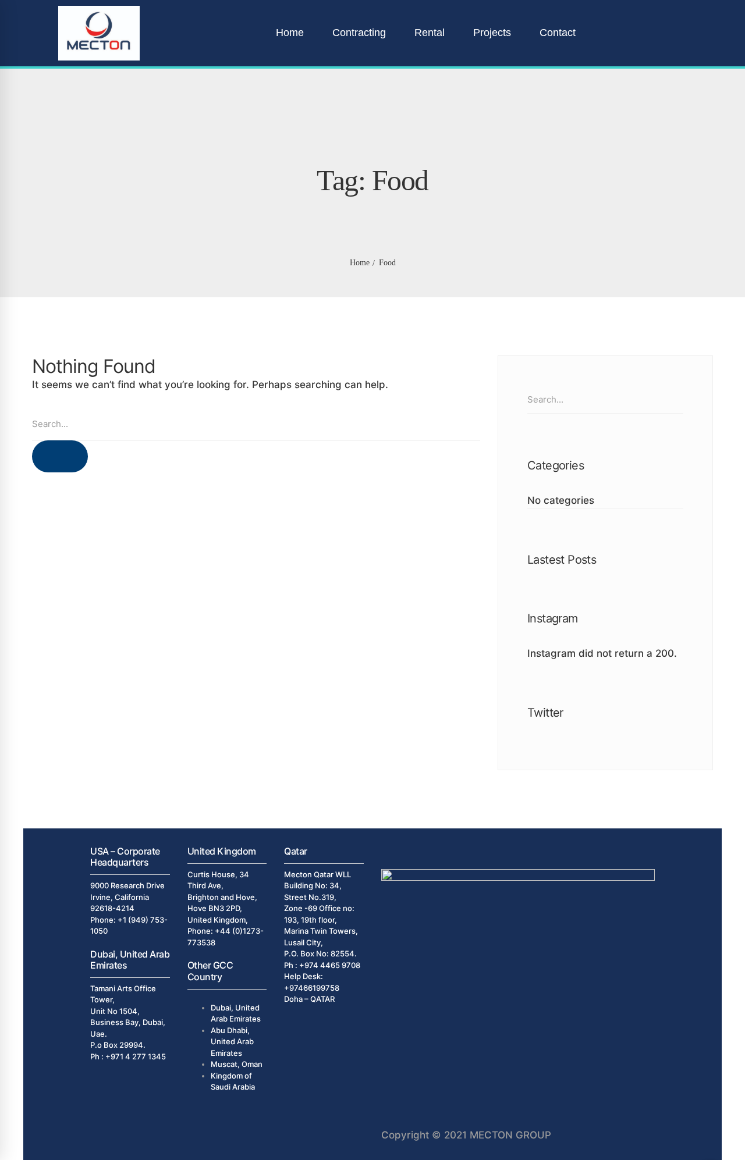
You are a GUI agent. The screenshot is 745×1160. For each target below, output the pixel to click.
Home (360, 262)
